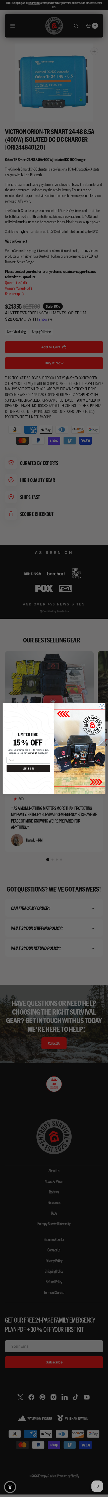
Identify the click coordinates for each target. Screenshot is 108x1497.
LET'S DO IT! (28, 768)
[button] (10, 1487)
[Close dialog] (102, 706)
